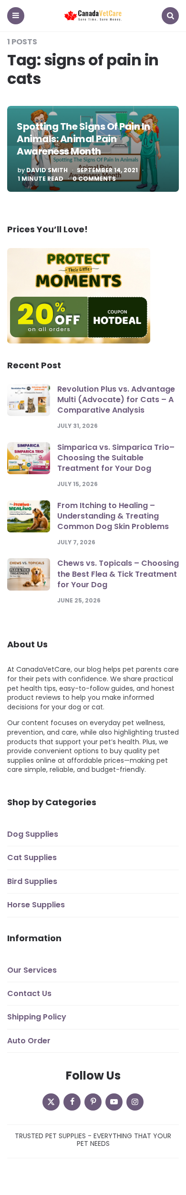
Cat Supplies (32, 857)
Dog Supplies (32, 834)
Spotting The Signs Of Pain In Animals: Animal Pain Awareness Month (83, 139)
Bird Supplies (32, 881)
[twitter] (51, 1102)
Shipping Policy (36, 1016)
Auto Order (29, 1040)
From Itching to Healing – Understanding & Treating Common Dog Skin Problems (113, 516)
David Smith (47, 170)
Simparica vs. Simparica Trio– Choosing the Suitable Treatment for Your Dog (116, 458)
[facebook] (72, 1102)
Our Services (32, 970)
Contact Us (29, 993)
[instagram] (135, 1102)
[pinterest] (93, 1102)
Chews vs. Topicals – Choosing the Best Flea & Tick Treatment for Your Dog (118, 574)
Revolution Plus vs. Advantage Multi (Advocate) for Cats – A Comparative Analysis (116, 400)
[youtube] (114, 1102)
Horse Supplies (36, 904)
